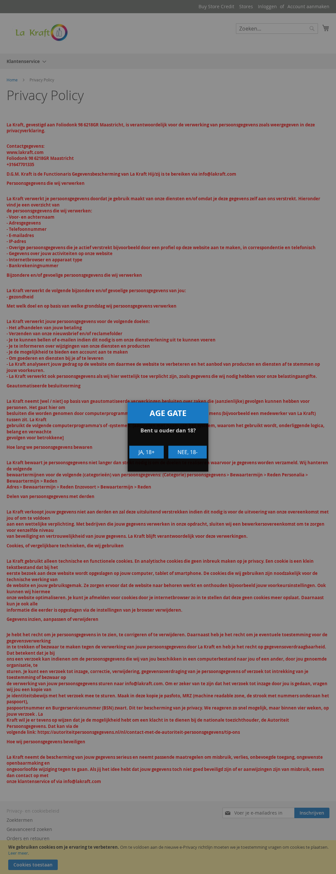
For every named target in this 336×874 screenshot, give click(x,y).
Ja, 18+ (146, 452)
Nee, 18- (188, 452)
